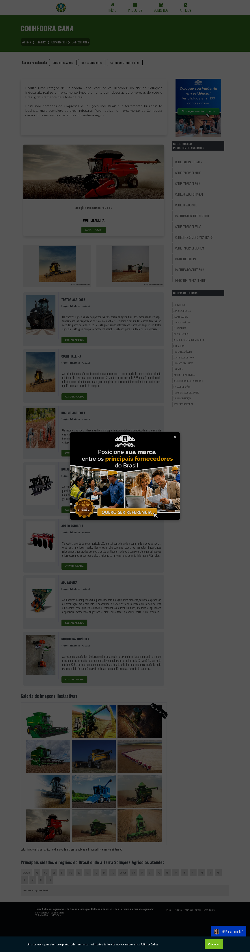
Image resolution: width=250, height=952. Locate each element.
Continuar (213, 944)
